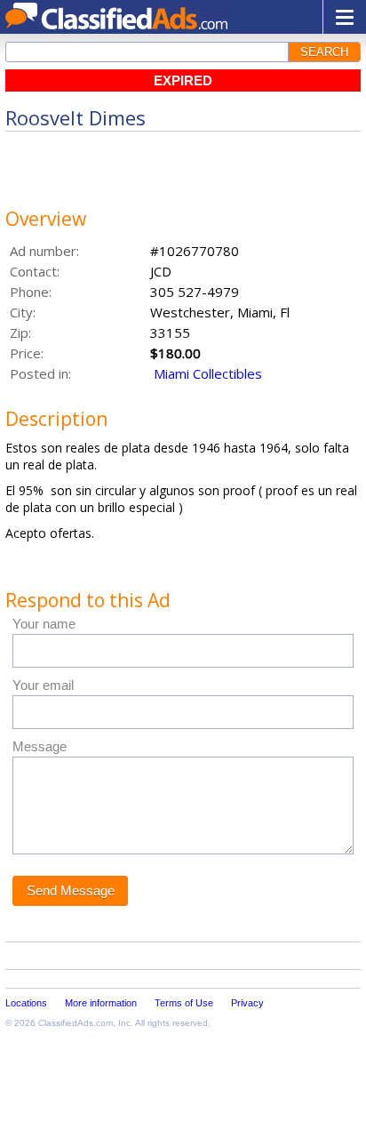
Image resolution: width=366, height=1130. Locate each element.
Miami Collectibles (208, 373)
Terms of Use (184, 1003)
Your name (44, 623)
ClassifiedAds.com (75, 1023)
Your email (43, 685)
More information (101, 1003)
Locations (26, 1003)
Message (39, 746)
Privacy (247, 1003)
